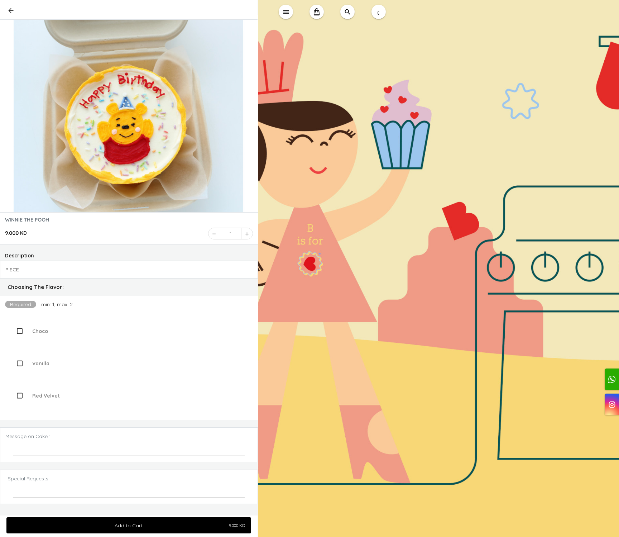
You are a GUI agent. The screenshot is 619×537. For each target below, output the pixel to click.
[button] (129, 287)
